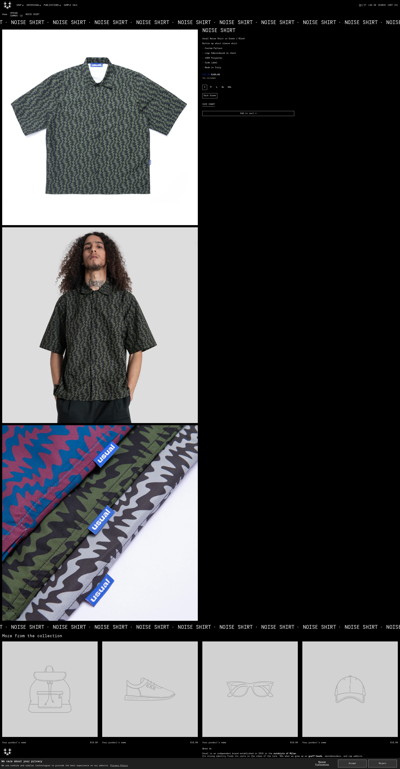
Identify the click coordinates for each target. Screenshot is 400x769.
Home (4, 14)
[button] (382, 5)
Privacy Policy (119, 765)
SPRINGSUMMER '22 (16, 14)
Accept (352, 763)
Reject (382, 763)
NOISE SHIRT (32, 14)
